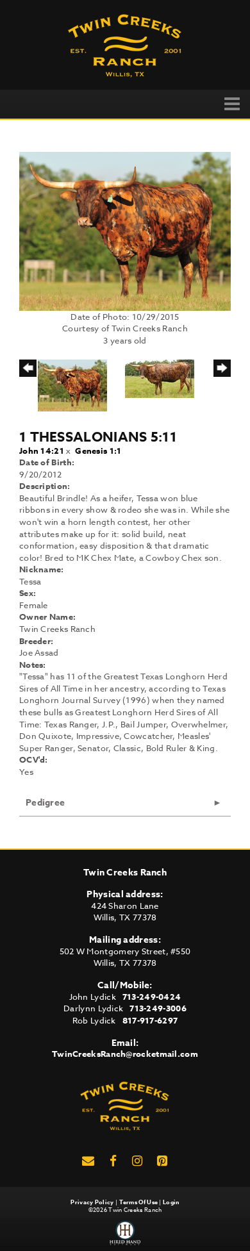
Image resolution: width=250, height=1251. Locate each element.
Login (171, 1202)
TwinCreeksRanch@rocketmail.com (125, 1053)
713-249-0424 (151, 996)
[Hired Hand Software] (125, 1233)
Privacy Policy (92, 1202)
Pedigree (45, 802)
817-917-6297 (150, 1020)
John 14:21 (41, 450)
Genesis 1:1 (98, 450)
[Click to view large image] (125, 230)
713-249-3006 (158, 1008)
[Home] (125, 1104)
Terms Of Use (138, 1202)
